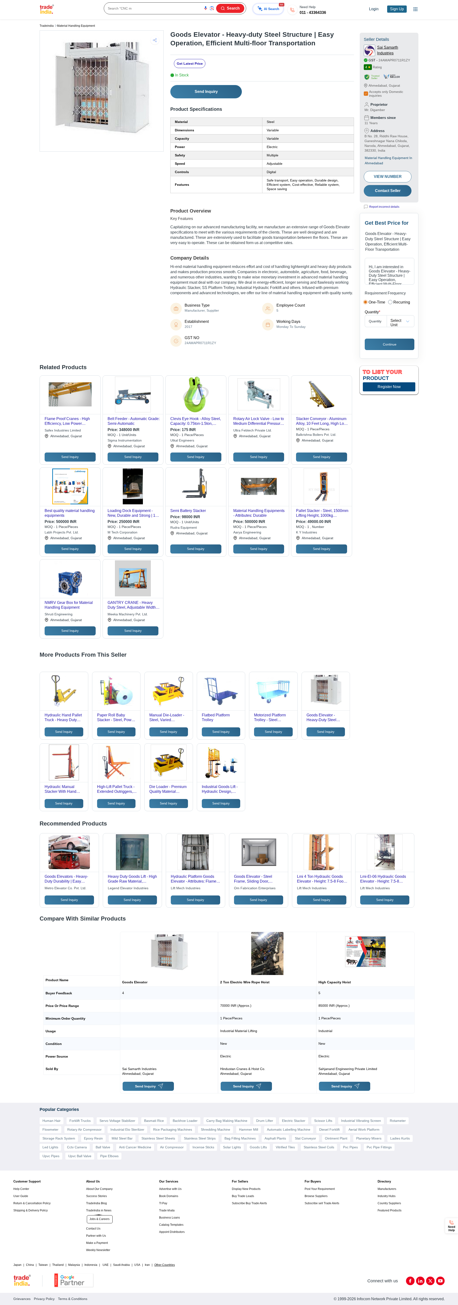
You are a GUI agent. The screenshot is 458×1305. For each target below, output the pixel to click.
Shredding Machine (215, 1129)
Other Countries (164, 1265)
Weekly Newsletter (98, 1250)
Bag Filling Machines (240, 1138)
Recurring (401, 302)
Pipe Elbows (109, 1156)
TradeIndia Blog (96, 1203)
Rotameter (398, 1121)
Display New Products (246, 1189)
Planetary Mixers (368, 1138)
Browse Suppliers (316, 1196)
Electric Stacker (293, 1121)
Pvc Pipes (350, 1147)
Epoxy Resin (93, 1138)
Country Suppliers (389, 1203)
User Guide (20, 1196)
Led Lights (50, 1147)
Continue (389, 344)
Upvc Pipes (50, 1156)
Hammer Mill (248, 1129)
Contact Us (93, 1228)
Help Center (21, 1189)
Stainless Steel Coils (319, 1147)
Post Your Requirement (320, 1189)
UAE (106, 1265)
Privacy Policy (44, 1299)
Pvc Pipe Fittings (379, 1147)
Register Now (389, 387)
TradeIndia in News (98, 1210)
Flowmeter (50, 1129)
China (30, 1265)
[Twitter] (430, 1281)
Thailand (58, 1265)
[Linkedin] (420, 1281)
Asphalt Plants (275, 1138)
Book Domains (168, 1196)
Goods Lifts (258, 1147)
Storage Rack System (58, 1138)
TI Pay (163, 1203)
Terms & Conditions (72, 1299)
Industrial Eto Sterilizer (127, 1129)
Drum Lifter (264, 1121)
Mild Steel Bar (122, 1138)
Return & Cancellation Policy (32, 1203)
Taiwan (43, 1265)
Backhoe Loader (185, 1121)
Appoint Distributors (172, 1232)
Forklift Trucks (80, 1121)
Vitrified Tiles (285, 1147)
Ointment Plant (336, 1138)
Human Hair (51, 1121)
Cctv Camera (77, 1147)
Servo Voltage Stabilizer (117, 1121)
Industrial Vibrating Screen (361, 1121)
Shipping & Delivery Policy (30, 1210)
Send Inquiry (206, 92)
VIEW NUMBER (388, 177)
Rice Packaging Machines (172, 1129)
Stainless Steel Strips (200, 1138)
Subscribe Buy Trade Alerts (249, 1203)
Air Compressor (172, 1147)
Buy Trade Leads (243, 1196)
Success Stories (96, 1196)
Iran (147, 1265)
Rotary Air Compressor (84, 1129)
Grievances (22, 1299)
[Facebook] (410, 1281)
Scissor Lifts (323, 1121)
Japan (17, 1265)
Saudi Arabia (121, 1265)
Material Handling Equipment (76, 25)
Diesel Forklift (329, 1129)
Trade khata (167, 1210)
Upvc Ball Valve (79, 1156)
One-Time (377, 302)
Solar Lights (232, 1147)
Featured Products (389, 1210)
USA (137, 1265)
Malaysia (74, 1265)
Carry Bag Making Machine (226, 1121)
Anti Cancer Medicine (135, 1147)
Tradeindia (47, 25)
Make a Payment (97, 1243)
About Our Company (99, 1189)
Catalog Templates (171, 1224)
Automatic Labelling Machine (288, 1129)
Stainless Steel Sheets (158, 1138)
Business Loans (169, 1217)
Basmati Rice (154, 1121)
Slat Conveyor (305, 1138)
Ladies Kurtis (400, 1138)
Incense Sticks (203, 1147)
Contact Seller (388, 191)
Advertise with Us (170, 1189)
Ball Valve (103, 1147)
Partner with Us (96, 1235)
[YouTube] (440, 1281)
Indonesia (90, 1265)
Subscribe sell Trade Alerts (322, 1203)
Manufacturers (387, 1189)
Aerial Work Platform (364, 1129)
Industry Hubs (387, 1196)
